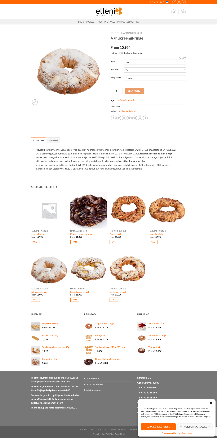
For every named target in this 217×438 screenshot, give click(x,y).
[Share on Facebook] (113, 118)
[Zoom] (35, 102)
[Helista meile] (184, 2)
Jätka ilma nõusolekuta (195, 426)
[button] (211, 403)
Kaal (113, 61)
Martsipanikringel (118, 292)
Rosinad (114, 70)
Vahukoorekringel (39, 292)
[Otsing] (173, 11)
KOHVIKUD (70, 407)
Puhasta (182, 58)
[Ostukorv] (183, 11)
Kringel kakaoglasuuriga (81, 234)
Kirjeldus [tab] (38, 140)
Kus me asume (91, 378)
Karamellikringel (38, 234)
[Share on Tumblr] (145, 118)
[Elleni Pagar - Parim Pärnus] (108, 11)
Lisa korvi (134, 91)
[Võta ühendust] (179, 2)
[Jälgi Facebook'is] (174, 2)
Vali (35, 242)
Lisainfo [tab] (53, 140)
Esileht (115, 33)
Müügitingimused (106, 22)
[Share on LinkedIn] (140, 118)
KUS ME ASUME (157, 2)
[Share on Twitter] (118, 118)
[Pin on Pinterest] (129, 118)
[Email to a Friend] (124, 118)
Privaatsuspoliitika (169, 433)
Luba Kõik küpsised (158, 426)
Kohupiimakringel (157, 234)
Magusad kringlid (131, 33)
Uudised (90, 22)
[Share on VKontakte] (134, 118)
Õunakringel (115, 234)
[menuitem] (167, 2)
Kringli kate (116, 78)
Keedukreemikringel (79, 292)
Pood (81, 22)
